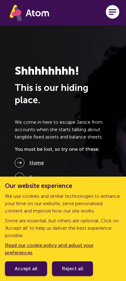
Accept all (26, 268)
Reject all (72, 268)
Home (36, 163)
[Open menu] (112, 13)
